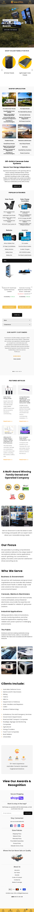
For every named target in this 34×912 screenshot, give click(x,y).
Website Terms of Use (17, 846)
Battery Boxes (9, 252)
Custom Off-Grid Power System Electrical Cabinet (9, 289)
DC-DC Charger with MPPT (24, 218)
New (5, 320)
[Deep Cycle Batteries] (9, 234)
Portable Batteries (25, 115)
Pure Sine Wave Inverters (25, 246)
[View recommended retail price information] (31, 293)
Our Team (17, 872)
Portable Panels (25, 108)
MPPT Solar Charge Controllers (25, 212)
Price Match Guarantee (17, 841)
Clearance (7, 324)
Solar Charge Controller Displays (25, 221)
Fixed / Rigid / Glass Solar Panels (9, 218)
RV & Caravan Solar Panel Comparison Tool (24, 438)
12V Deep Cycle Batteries (9, 246)
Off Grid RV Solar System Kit (9, 224)
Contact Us (17, 880)
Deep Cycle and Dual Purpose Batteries (9, 147)
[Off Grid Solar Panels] (9, 203)
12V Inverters (25, 243)
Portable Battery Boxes (25, 112)
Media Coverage (17, 882)
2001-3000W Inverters (25, 252)
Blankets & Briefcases (24, 140)
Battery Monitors (9, 249)
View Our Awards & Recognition (17, 783)
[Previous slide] (2, 70)
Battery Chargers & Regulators (25, 118)
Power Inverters (25, 153)
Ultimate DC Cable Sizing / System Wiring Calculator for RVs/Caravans (8, 440)
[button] (4, 2)
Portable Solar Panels (9, 108)
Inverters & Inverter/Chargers (9, 121)
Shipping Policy (17, 834)
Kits (5, 261)
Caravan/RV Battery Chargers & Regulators (9, 118)
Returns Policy (17, 836)
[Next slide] (32, 70)
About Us (17, 870)
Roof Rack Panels (25, 143)
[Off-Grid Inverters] (25, 234)
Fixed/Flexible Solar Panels (9, 112)
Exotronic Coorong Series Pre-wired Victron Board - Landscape (25, 289)
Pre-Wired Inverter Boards (24, 255)
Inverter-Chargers (24, 249)
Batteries (25, 147)
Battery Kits (9, 255)
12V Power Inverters (25, 121)
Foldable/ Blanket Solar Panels (9, 221)
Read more (7, 421)
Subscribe (28, 813)
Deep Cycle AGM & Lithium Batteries (9, 115)
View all (17, 315)
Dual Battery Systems (24, 150)
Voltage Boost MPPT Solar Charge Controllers (25, 224)
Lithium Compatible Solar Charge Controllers (24, 215)
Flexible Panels (9, 140)
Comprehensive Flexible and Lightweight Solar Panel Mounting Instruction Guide (24, 400)
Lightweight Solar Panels (9, 215)
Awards (17, 875)
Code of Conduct (17, 877)
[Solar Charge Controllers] (25, 203)
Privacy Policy (17, 843)
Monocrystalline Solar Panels (9, 212)
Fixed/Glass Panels (9, 143)
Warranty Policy (17, 838)
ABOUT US (17, 186)
